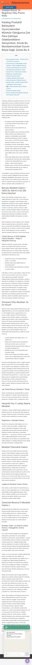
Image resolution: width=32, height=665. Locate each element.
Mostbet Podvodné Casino (13, 76)
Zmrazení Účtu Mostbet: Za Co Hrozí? (16, 67)
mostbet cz (5, 207)
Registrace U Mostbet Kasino (14, 74)
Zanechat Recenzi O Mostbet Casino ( (16, 80)
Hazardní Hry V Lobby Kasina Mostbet (16, 71)
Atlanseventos (20, 2)
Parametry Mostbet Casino (13, 90)
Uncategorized (6, 18)
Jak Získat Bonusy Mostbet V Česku (15, 69)
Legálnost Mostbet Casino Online (15, 78)
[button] (9, 7)
